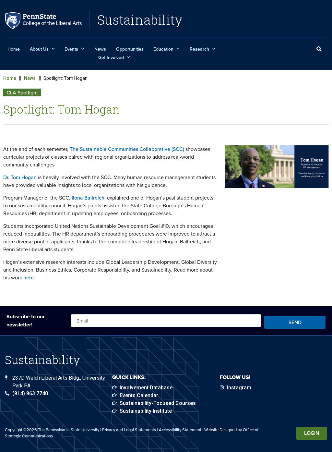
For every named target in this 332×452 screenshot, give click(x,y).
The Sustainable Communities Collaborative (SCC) (127, 149)
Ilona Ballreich (88, 197)
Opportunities (130, 49)
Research (199, 49)
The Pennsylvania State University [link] (68, 430)
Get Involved (111, 57)
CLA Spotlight (22, 92)
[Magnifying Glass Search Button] (319, 49)
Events (71, 49)
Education (163, 49)
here (28, 277)
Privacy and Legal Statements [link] (129, 430)
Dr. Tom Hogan (20, 177)
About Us (39, 49)
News (100, 49)
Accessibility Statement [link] (180, 430)
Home (13, 49)
